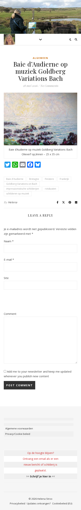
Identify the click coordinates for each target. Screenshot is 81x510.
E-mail (9, 259)
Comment (10, 314)
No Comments (49, 86)
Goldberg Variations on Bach (21, 183)
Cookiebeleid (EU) (62, 503)
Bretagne (34, 179)
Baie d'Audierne (14, 179)
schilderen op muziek (17, 193)
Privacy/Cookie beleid (17, 434)
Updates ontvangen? (39, 503)
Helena (12, 202)
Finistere (49, 179)
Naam (9, 241)
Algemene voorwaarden (19, 428)
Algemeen (40, 58)
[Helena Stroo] (9, 39)
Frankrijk (64, 179)
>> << (40, 476)
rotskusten (50, 188)
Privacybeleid (17, 503)
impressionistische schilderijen (22, 188)
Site (6, 278)
